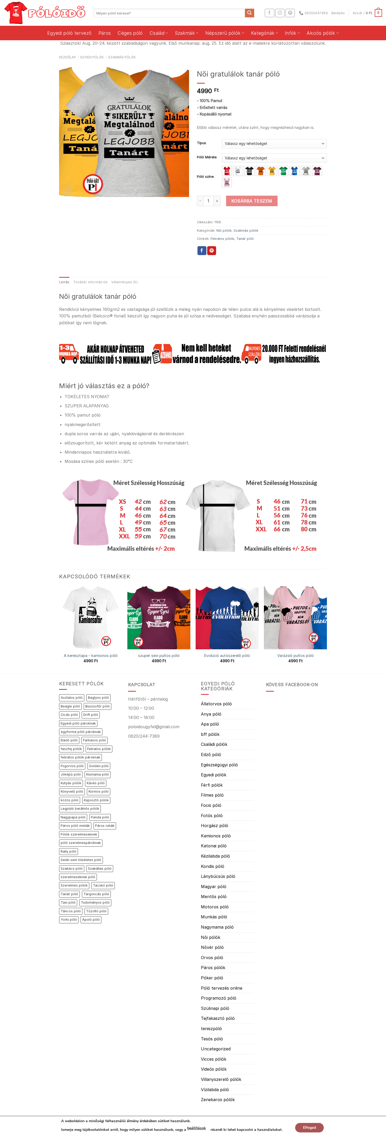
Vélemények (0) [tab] (124, 282)
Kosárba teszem (251, 201)
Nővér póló (212, 947)
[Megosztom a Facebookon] (201, 250)
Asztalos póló (72, 698)
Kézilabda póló (215, 856)
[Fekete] (249, 171)
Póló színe (205, 177)
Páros (104, 33)
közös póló (70, 800)
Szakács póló (72, 868)
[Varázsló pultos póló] (295, 617)
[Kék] (294, 171)
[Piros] (227, 171)
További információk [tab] (90, 282)
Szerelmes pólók (74, 885)
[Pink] (227, 182)
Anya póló (211, 714)
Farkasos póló (94, 740)
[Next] (327, 629)
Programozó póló (218, 998)
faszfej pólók (71, 749)
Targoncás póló (96, 894)
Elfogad (309, 1127)
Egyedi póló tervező (69, 33)
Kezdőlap (67, 57)
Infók (290, 33)
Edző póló (211, 754)
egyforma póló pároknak (81, 732)
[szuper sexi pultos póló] (158, 617)
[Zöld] (283, 171)
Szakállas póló (100, 868)
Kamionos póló (216, 835)
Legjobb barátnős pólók (80, 809)
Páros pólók (213, 967)
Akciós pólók (321, 33)
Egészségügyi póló (219, 764)
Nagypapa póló (73, 817)
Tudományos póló (95, 902)
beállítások (196, 1128)
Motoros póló (215, 906)
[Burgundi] (317, 171)
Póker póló (212, 977)
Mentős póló (214, 896)
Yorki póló (69, 920)
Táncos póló (71, 911)
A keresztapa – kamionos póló (91, 655)
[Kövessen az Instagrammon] (280, 13)
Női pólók (224, 230)
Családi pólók (214, 744)
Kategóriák (263, 33)
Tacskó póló (103, 885)
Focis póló (211, 805)
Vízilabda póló (215, 1089)
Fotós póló (212, 815)
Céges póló (130, 33)
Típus (201, 143)
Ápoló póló (91, 920)
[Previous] (59, 629)
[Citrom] (272, 171)
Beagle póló (70, 706)
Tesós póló (212, 1038)
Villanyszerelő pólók (221, 1079)
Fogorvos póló (72, 766)
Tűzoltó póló (96, 911)
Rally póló (68, 851)
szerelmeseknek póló (78, 877)
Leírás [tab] (64, 282)
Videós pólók (214, 1069)
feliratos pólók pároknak (80, 757)
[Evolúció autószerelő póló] (227, 617)
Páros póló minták (75, 826)
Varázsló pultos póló (295, 655)
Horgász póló (214, 825)
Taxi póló (68, 902)
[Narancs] (261, 171)
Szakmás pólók (122, 57)
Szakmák (185, 33)
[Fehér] (238, 171)
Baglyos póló (98, 698)
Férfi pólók (212, 785)
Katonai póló (214, 845)
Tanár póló (245, 239)
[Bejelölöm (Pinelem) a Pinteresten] (211, 250)
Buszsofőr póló (97, 706)
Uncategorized (216, 1048)
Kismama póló (97, 774)
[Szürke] (306, 171)
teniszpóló (211, 1028)
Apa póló (210, 724)
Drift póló (90, 715)
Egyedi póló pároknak (78, 723)
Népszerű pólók (223, 33)
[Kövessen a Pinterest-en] (290, 13)
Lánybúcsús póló (218, 876)
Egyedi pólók (92, 57)
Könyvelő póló (72, 791)
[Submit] (249, 13)
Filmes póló (212, 795)
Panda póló (100, 817)
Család (157, 33)
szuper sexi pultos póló (159, 655)
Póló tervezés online (221, 988)
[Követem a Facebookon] (269, 13)
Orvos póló (212, 957)
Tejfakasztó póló (218, 1018)
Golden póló (99, 766)
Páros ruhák (104, 826)
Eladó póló (69, 740)
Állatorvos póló (216, 703)
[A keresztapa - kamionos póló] (90, 617)
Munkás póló (214, 916)
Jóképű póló (71, 774)
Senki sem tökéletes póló (81, 860)
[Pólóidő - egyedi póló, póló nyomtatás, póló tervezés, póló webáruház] (45, 13)
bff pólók (210, 734)
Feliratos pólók (222, 239)
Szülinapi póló (215, 1008)
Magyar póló (213, 886)
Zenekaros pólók (218, 1099)
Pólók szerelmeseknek (79, 834)
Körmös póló (98, 791)
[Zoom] (66, 190)
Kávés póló (96, 783)
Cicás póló (69, 715)
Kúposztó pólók (96, 800)
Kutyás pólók (71, 783)
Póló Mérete (207, 157)
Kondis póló (212, 866)
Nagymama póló (217, 927)
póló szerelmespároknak (81, 843)
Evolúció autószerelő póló (227, 655)
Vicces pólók (213, 1059)
